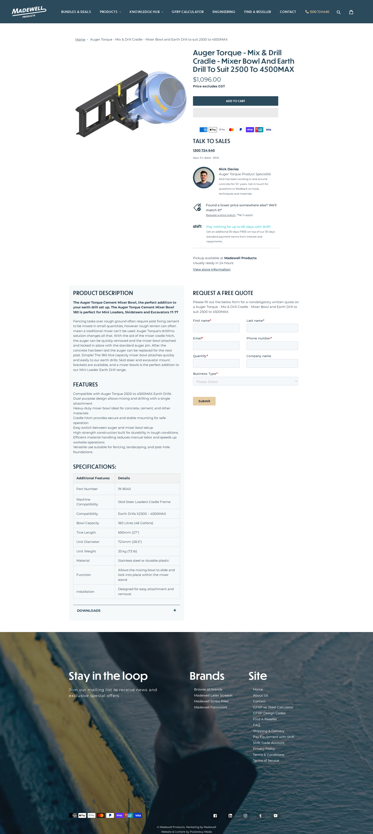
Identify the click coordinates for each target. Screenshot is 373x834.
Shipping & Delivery (268, 731)
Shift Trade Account (268, 743)
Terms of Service (266, 760)
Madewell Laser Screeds (213, 695)
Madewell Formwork (210, 707)
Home (80, 39)
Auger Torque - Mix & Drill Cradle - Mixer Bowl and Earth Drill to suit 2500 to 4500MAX (159, 39)
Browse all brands (208, 689)
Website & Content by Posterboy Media (186, 831)
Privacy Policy (264, 749)
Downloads (89, 611)
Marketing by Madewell (201, 827)
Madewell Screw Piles (211, 701)
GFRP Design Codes (269, 713)
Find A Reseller (265, 719)
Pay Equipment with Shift (273, 737)
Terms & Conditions (268, 755)
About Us (260, 695)
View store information (212, 269)
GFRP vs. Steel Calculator (273, 707)
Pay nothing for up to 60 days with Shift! (238, 227)
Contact (259, 701)
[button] (235, 112)
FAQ (256, 725)
